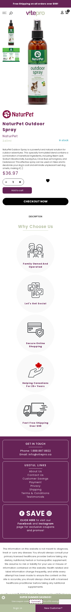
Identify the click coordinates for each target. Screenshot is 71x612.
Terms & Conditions (35, 493)
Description (35, 216)
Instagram (46, 523)
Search (11, 14)
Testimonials (35, 497)
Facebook (25, 523)
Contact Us (35, 475)
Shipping (35, 489)
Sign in (17, 608)
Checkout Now (36, 201)
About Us (35, 471)
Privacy (35, 486)
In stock (63, 140)
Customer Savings (35, 478)
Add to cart (17, 190)
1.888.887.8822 (41, 451)
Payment (35, 482)
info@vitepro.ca (40, 454)
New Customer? (53, 608)
